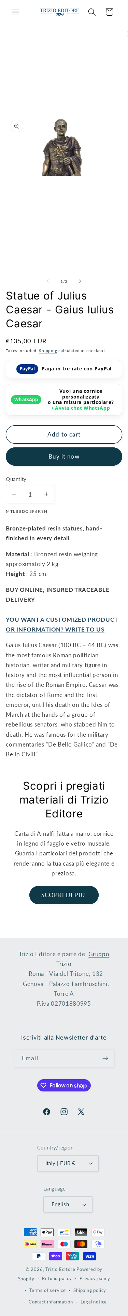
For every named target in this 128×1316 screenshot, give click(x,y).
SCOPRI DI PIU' (64, 894)
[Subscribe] (105, 1058)
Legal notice (94, 1301)
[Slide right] (80, 281)
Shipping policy (89, 1290)
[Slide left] (47, 281)
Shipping (48, 350)
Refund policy (57, 1278)
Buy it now (64, 456)
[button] (16, 12)
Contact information (51, 1301)
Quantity (16, 479)
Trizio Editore (60, 1269)
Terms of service (47, 1290)
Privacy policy (95, 1278)
